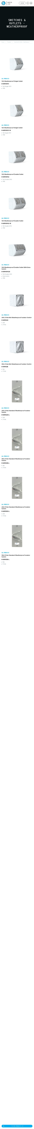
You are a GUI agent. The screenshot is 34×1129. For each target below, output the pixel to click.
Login (22, 3)
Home (3, 42)
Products (9, 42)
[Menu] (31, 3)
